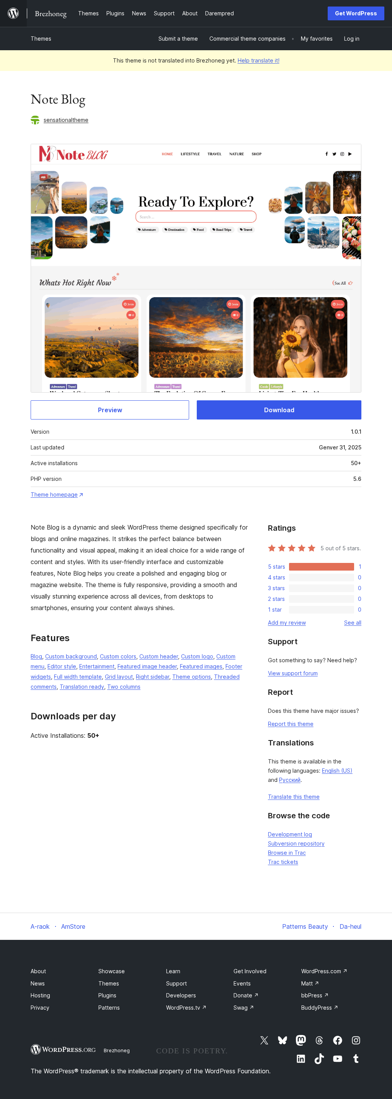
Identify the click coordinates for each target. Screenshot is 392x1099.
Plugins (107, 995)
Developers (181, 995)
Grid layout (119, 676)
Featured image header (147, 666)
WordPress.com (324, 971)
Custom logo (197, 656)
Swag (244, 1007)
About (38, 971)
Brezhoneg (117, 1050)
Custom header (158, 656)
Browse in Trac (287, 852)
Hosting (40, 995)
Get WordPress (356, 13)
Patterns (109, 1007)
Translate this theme (294, 796)
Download (279, 410)
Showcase (111, 971)
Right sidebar (152, 676)
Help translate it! (258, 60)
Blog (36, 656)
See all (352, 622)
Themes (41, 38)
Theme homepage (54, 494)
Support (176, 983)
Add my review (287, 622)
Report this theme (291, 724)
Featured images (201, 666)
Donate (246, 995)
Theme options (191, 676)
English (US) (337, 770)
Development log (290, 834)
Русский (290, 780)
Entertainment (96, 666)
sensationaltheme (66, 120)
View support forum (293, 673)
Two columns (123, 686)
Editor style (61, 666)
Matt (310, 983)
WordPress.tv (186, 1007)
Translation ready (82, 686)
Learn (173, 971)
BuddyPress (319, 1007)
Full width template (78, 676)
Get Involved (250, 971)
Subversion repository (296, 843)
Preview (110, 410)
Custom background (71, 656)
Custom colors (118, 656)
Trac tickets (283, 862)
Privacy (40, 1007)
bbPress (315, 995)
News (38, 983)
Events (242, 983)
